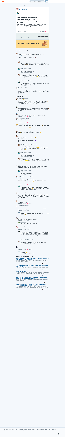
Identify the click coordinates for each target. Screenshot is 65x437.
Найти (47, 1)
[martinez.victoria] (19, 223)
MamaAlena (20, 200)
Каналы (46, 429)
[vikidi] (17, 88)
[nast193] (17, 206)
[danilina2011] (17, 125)
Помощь (33, 429)
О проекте (20, 430)
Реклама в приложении (40, 429)
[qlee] (17, 227)
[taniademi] (17, 114)
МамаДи (19, 87)
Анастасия (20, 205)
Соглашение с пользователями (9, 429)
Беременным (6, 430)
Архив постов (54, 429)
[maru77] (17, 218)
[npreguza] (17, 53)
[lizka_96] (19, 213)
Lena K (19, 226)
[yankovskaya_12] (19, 69)
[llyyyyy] (19, 251)
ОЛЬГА (19, 124)
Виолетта (19, 118)
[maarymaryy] (17, 166)
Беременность (21, 5)
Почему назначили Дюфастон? (22, 271)
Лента (17, 5)
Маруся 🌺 (20, 98)
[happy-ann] (17, 177)
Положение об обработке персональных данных (23, 429)
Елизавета (19, 246)
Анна (19, 176)
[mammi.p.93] (17, 201)
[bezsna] (19, 186)
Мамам (11, 430)
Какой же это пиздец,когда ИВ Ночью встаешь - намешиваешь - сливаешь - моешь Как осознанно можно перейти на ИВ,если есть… (31, 285)
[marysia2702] (17, 99)
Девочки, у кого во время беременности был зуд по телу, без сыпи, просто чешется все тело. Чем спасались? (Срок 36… (31, 278)
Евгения (21, 185)
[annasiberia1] (17, 107)
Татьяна (19, 113)
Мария (19, 217)
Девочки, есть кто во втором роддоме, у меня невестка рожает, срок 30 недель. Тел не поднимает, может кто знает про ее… (32, 259)
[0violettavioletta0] (17, 119)
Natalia (21, 61)
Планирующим (15, 430)
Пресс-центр (25, 430)
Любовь (20, 12)
